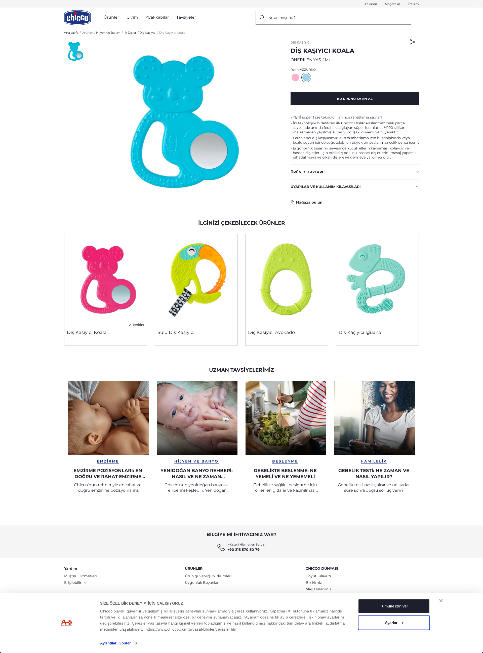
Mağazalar (392, 4)
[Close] (477, 4)
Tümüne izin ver (394, 606)
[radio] (295, 77)
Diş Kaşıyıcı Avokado (271, 332)
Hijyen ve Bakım (108, 32)
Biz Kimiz (370, 4)
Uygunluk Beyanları (202, 582)
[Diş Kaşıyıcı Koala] (105, 280)
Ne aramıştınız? (282, 17)
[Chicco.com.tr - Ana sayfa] (77, 17)
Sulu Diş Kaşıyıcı (175, 332)
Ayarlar (391, 622)
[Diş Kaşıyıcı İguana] (377, 280)
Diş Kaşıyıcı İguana (360, 332)
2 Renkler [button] (136, 325)
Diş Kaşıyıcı (147, 32)
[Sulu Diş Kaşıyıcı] (196, 280)
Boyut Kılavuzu (319, 576)
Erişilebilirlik (75, 582)
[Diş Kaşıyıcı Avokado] (287, 280)
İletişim (413, 4)
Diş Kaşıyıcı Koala (87, 332)
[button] (75, 51)
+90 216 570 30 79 (243, 549)
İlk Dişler (130, 32)
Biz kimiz (314, 582)
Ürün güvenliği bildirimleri (208, 576)
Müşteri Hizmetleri (80, 576)
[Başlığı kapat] (441, 600)
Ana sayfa (71, 32)
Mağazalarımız (318, 589)
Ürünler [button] (111, 17)
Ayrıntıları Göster (115, 643)
